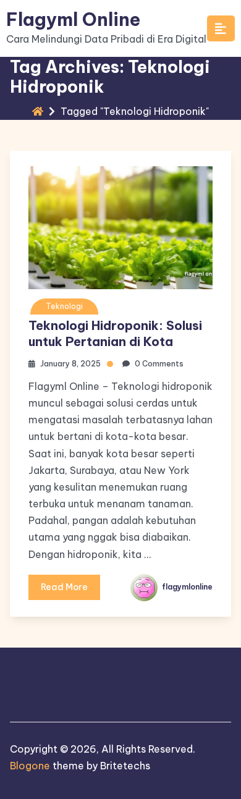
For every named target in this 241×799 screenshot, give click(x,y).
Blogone (30, 765)
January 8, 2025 (70, 363)
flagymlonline (186, 586)
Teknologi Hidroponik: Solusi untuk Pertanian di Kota (115, 333)
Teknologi (64, 306)
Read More (64, 587)
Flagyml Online (73, 19)
